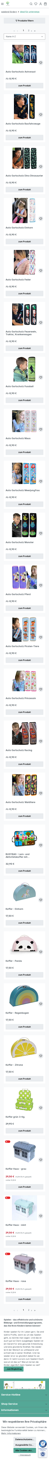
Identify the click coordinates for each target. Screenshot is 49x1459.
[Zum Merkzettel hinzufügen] (40, 62)
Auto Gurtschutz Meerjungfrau (23, 490)
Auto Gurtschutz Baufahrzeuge (23, 123)
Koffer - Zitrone (14, 1065)
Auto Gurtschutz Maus (18, 438)
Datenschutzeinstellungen (25, 1439)
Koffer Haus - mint (16, 1225)
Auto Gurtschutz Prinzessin (21, 698)
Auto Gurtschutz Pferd (18, 594)
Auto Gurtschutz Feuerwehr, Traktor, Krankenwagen (21, 333)
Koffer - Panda (14, 961)
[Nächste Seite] (31, 30)
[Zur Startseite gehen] (16, 4)
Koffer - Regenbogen (17, 1013)
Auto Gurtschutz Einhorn (19, 227)
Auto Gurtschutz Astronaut (21, 71)
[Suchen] (31, 3)
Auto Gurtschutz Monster (20, 542)
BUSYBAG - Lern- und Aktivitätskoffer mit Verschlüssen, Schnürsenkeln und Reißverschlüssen (22, 855)
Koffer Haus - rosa (16, 1281)
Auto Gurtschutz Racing (19, 750)
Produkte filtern (25, 20)
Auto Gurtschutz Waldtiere (20, 802)
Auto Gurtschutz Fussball (20, 386)
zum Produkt (24, 85)
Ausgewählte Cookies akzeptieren (25, 1445)
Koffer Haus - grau (16, 1169)
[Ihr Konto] (40, 3)
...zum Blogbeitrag (14, 1369)
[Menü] (2, 3)
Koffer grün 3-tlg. (15, 1117)
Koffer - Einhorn (14, 909)
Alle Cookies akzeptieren (25, 1450)
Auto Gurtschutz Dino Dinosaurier (24, 175)
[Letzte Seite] (34, 30)
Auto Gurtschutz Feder (18, 279)
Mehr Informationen (11, 1433)
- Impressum (24, 1455)
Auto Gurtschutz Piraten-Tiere (22, 646)
